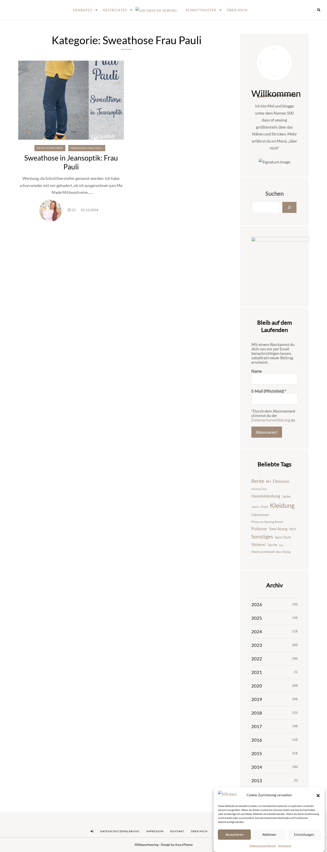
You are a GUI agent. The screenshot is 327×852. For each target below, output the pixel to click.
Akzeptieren (234, 834)
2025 (256, 618)
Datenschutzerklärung (263, 845)
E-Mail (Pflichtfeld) (268, 391)
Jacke (286, 496)
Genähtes (82, 10)
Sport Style (283, 537)
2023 (256, 645)
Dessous (281, 481)
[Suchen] (289, 207)
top (281, 545)
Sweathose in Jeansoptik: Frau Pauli (71, 162)
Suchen (274, 193)
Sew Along (278, 528)
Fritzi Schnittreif (50, 148)
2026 (256, 604)
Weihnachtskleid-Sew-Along (271, 552)
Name (256, 371)
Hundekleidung (265, 495)
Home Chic (259, 489)
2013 (256, 780)
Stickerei (258, 544)
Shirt (292, 529)
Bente (257, 481)
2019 (256, 699)
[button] (318, 795)
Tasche (272, 545)
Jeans (255, 506)
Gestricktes (115, 10)
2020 (256, 685)
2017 (256, 726)
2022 (256, 658)
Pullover (259, 528)
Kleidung (282, 505)
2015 (256, 753)
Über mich (237, 10)
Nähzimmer (260, 514)
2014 (256, 767)
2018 (256, 712)
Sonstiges (262, 537)
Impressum (284, 845)
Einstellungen (304, 834)
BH (268, 481)
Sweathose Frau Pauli (87, 148)
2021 (256, 672)
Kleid (264, 506)
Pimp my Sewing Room (267, 522)
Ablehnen (269, 834)
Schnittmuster (201, 10)
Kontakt (177, 831)
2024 (256, 631)
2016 (256, 740)
